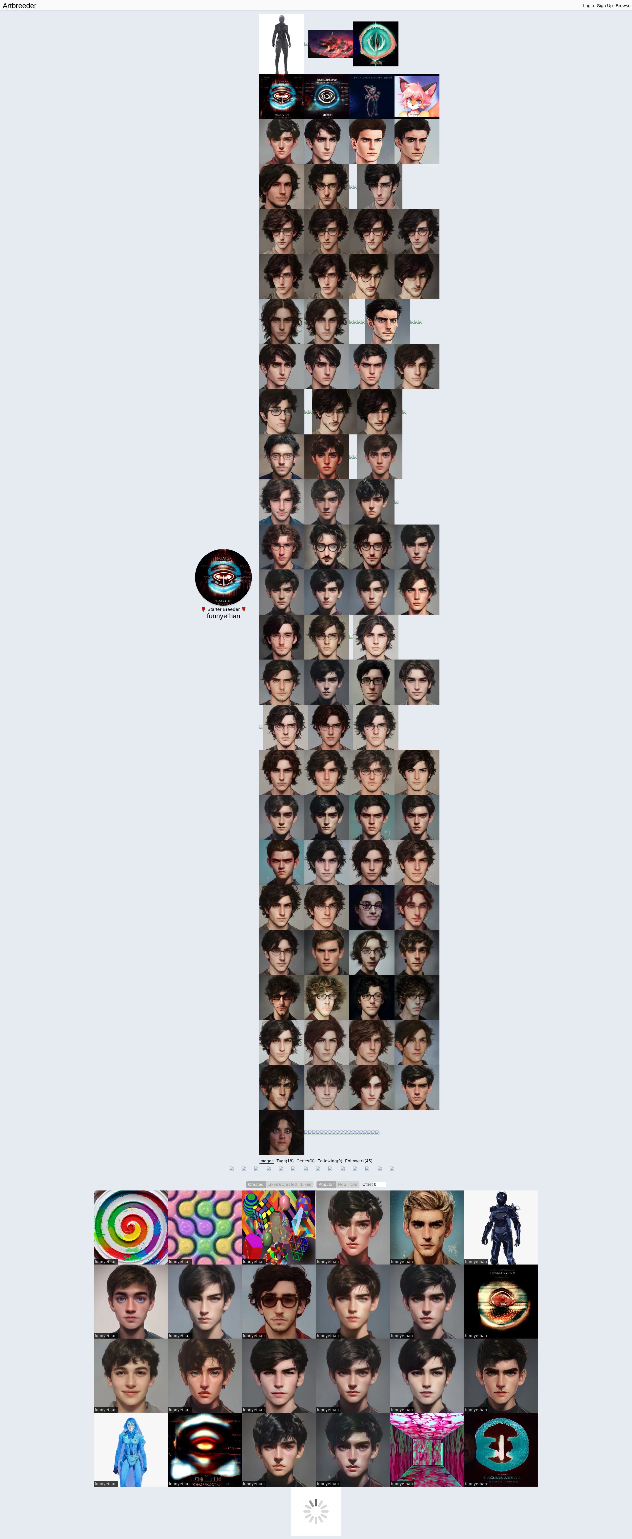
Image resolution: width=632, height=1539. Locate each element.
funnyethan (106, 1262)
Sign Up (605, 5)
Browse (623, 5)
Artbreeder (20, 6)
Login (588, 5)
